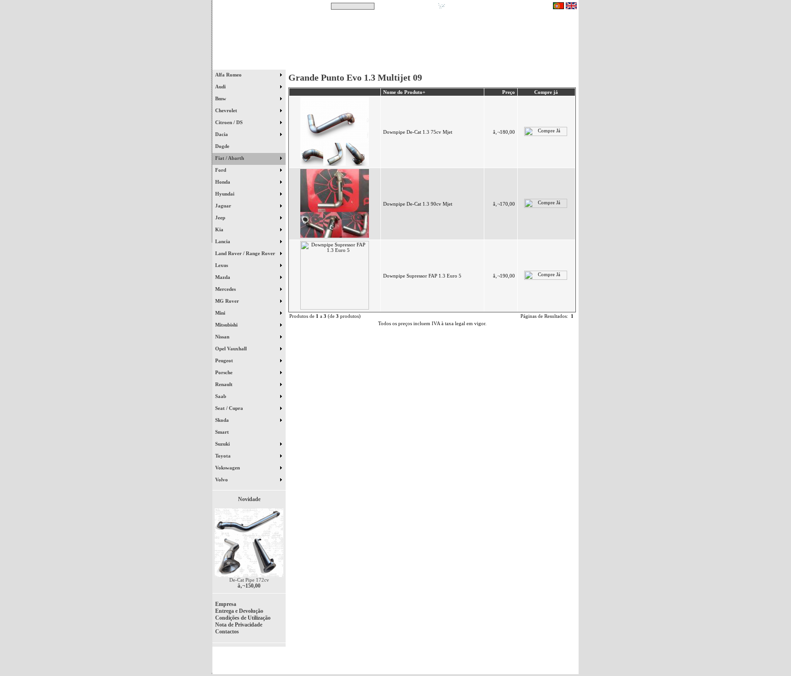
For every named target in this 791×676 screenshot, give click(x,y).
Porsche (224, 372)
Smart (226, 432)
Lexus (222, 265)
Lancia (223, 241)
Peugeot (224, 360)
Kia (220, 229)
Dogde (226, 146)
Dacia (222, 134)
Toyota (223, 455)
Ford (221, 170)
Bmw (221, 98)
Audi (221, 86)
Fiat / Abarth (230, 158)
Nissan (223, 336)
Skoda (222, 420)
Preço (508, 92)
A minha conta (478, 63)
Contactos (551, 63)
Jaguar (224, 205)
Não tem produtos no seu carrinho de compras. (498, 6)
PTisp (570, 663)
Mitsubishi (227, 324)
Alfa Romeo (229, 74)
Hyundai (225, 193)
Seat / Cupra (229, 408)
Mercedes (226, 289)
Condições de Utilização (243, 618)
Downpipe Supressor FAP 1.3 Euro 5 (422, 275)
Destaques (331, 63)
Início (249, 63)
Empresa (225, 604)
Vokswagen (228, 467)
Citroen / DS (229, 122)
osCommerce (507, 663)
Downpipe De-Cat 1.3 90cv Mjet (417, 204)
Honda (223, 182)
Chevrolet (226, 110)
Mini (221, 313)
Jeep (221, 217)
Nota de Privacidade (238, 624)
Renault (224, 384)
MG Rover (227, 301)
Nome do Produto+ (404, 92)
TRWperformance (557, 657)
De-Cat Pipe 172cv (249, 580)
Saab (221, 396)
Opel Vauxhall (231, 348)
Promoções (405, 63)
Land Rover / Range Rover (245, 253)
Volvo (222, 479)
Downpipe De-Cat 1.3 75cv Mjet (417, 132)
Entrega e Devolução (239, 611)
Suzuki (223, 444)
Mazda (223, 277)
